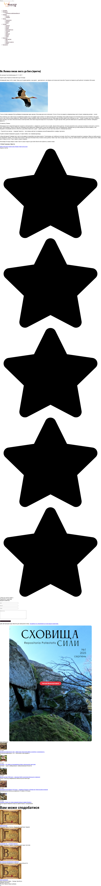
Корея (7, 28)
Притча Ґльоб (3, 825)
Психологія (8, 20)
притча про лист (23, 146)
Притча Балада (4, 880)
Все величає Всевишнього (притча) (9, 861)
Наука (4, 18)
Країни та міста (9, 42)
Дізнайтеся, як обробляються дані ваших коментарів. (44, 623)
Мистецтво (8, 39)
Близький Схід (9, 29)
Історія (4, 24)
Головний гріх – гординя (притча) (9, 843)
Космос (7, 21)
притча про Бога (4, 146)
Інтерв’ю (7, 17)
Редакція (5, 12)
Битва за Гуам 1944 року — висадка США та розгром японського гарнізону (20, 777)
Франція (7, 33)
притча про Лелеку (14, 146)
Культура (5, 38)
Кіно (6, 40)
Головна (5, 10)
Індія (6, 32)
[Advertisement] (50, 56)
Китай (7, 35)
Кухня (7, 43)
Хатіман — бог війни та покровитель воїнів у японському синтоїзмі (18, 764)
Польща (7, 31)
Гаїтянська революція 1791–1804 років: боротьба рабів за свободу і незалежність (22, 752)
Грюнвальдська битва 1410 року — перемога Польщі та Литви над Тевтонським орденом (24, 789)
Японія (7, 27)
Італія (7, 36)
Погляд (7, 16)
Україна (7, 25)
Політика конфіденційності (12, 13)
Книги (7, 23)
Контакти (5, 44)
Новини (5, 14)
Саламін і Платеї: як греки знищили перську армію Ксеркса (15, 802)
